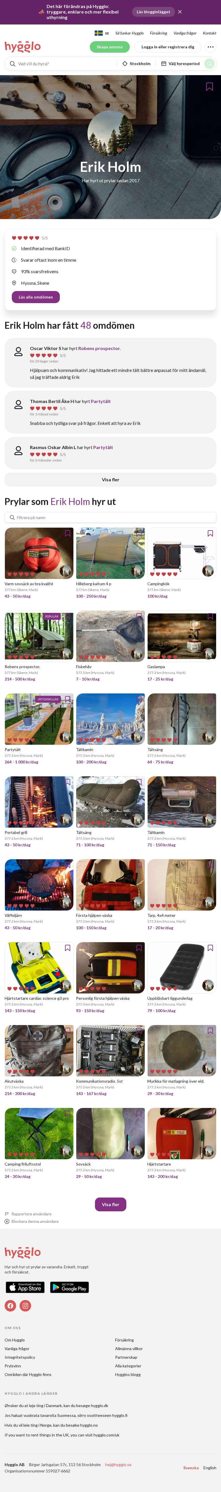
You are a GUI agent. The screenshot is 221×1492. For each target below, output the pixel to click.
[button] (179, 11)
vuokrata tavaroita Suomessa (50, 1415)
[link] (23, 47)
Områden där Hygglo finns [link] (28, 1374)
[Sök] (209, 63)
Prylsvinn (13, 1365)
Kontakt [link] (209, 33)
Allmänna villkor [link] (129, 1348)
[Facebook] (10, 1306)
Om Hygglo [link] (15, 1339)
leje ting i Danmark (45, 1405)
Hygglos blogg (128, 1374)
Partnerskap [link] (126, 1357)
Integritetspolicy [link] (20, 1357)
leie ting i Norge (37, 1425)
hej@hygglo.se (118, 1464)
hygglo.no (89, 1425)
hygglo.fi (119, 1415)
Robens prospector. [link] (99, 348)
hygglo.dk (99, 1405)
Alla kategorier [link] (128, 1365)
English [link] (209, 1467)
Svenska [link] (191, 1467)
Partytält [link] (101, 401)
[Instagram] (25, 1306)
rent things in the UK (50, 1434)
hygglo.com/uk (106, 1434)
